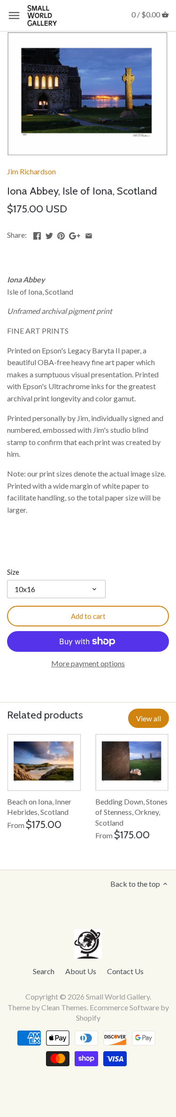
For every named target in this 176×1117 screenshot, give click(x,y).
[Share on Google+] (74, 233)
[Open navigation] (14, 15)
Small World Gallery (118, 996)
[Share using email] (88, 233)
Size (13, 572)
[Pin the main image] (61, 233)
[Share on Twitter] (49, 233)
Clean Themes (64, 1007)
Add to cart (88, 616)
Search (43, 971)
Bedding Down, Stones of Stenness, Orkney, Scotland (131, 812)
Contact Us (125, 971)
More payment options (88, 663)
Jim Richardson (31, 171)
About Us (80, 971)
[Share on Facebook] (37, 233)
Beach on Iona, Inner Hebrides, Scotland (39, 806)
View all (148, 718)
